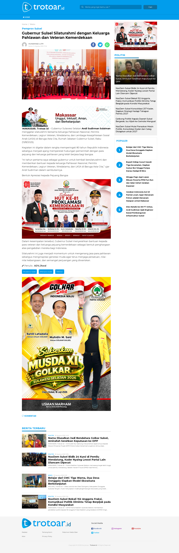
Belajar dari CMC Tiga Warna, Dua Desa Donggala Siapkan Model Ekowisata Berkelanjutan (73, 480)
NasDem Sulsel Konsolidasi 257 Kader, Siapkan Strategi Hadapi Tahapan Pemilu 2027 (135, 111)
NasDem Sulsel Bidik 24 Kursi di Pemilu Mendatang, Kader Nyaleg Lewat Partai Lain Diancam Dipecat (77, 459)
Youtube (137, 528)
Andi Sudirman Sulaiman (96, 128)
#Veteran (60, 272)
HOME (27, 17)
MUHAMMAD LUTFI (35, 44)
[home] (46, 523)
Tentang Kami (47, 532)
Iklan (23, 536)
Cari (150, 7)
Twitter (96, 533)
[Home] (43, 7)
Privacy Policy (47, 536)
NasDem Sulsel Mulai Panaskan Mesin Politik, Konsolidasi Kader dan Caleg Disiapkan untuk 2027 (134, 129)
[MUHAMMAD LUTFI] (25, 44)
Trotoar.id (93, 545)
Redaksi (24, 532)
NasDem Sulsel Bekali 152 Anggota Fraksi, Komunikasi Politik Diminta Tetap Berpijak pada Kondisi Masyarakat (79, 502)
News (50, 475)
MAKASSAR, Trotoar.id (35, 128)
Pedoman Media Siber (70, 532)
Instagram (117, 528)
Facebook (97, 528)
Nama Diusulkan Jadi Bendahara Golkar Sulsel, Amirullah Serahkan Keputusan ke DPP (78, 439)
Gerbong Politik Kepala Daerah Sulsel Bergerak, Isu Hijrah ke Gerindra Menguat (136, 120)
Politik (51, 435)
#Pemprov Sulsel (46, 272)
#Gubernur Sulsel (29, 272)
